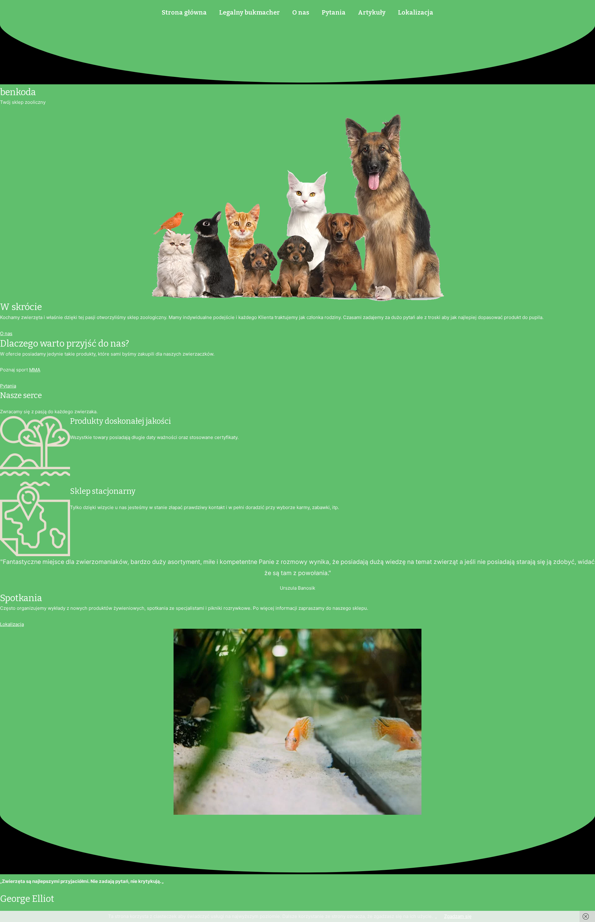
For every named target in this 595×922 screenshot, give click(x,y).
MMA (34, 370)
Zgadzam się (458, 916)
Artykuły (372, 12)
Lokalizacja (415, 12)
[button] (6, 333)
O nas (300, 12)
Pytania (334, 12)
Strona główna (184, 12)
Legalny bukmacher (249, 12)
